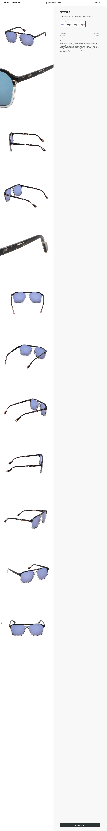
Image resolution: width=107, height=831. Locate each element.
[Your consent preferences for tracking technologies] (1, 623)
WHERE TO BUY (80, 825)
